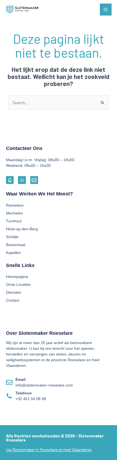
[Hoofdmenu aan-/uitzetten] (106, 9)
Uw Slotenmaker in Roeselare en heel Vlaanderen (49, 449)
